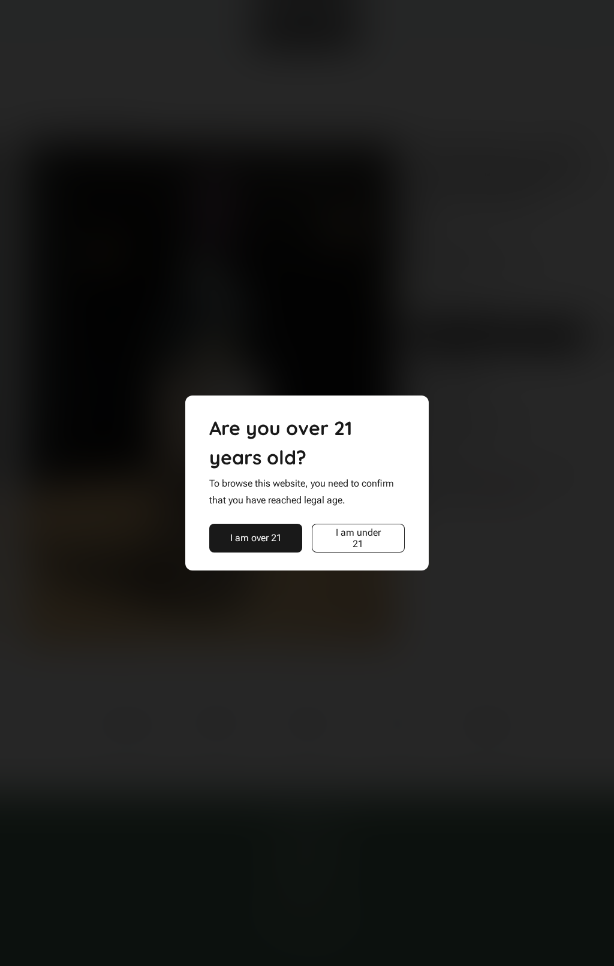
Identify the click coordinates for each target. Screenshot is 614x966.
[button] (255, 538)
